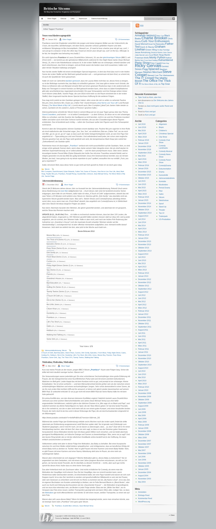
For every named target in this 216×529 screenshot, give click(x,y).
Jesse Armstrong (142, 52)
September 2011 (144, 327)
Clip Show (163, 137)
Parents (109, 355)
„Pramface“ (73, 146)
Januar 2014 (143, 238)
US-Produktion (165, 219)
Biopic (161, 127)
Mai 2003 (142, 482)
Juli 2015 (141, 181)
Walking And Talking (92, 357)
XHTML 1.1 (78, 518)
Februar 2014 (143, 235)
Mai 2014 (142, 226)
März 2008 (142, 438)
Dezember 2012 (144, 279)
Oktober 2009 (143, 400)
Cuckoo (78, 353)
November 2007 (144, 444)
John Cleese (167, 52)
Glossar (63, 18)
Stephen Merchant (152, 72)
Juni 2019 (142, 127)
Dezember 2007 (144, 441)
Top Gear (165, 84)
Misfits (146, 58)
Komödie (162, 181)
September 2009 (144, 403)
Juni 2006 (142, 460)
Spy (59, 357)
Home (42, 18)
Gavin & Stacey (147, 47)
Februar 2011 (143, 349)
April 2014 (142, 229)
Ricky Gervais (148, 65)
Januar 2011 (143, 352)
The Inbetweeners (166, 75)
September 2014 (144, 213)
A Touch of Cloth (47, 353)
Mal (66, 191)
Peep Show (117, 355)
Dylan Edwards (68, 171)
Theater (162, 210)
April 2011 (142, 343)
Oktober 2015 (143, 178)
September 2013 (144, 251)
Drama (161, 172)
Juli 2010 (141, 371)
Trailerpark (163, 216)
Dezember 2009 (144, 393)
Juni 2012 (142, 298)
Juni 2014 (142, 222)
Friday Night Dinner (113, 353)
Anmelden (142, 492)
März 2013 (142, 270)
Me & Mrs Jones (91, 355)
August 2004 (143, 476)
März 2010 (142, 384)
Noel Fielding (153, 60)
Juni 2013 (142, 260)
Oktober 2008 (143, 434)
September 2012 (144, 289)
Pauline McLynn (51, 174)
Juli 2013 (141, 257)
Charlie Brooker (154, 38)
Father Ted (79, 171)
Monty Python (157, 57)
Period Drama (164, 188)
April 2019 (142, 134)
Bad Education (59, 353)
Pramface (61, 174)
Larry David (149, 55)
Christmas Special (166, 134)
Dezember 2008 (144, 431)
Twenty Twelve (78, 357)
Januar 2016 (143, 168)
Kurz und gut (150, 112)
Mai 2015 (142, 188)
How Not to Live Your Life (106, 171)
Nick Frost (144, 60)
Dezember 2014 (144, 203)
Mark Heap (159, 55)
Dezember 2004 (144, 472)
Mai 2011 (141, 339)
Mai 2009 (142, 415)
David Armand (58, 171)
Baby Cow (160, 36)
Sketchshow (164, 200)
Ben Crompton (46, 171)
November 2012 (144, 282)
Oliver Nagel (51, 18)
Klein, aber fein (155, 97)
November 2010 (144, 358)
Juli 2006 (141, 457)
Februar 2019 (143, 140)
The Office (150, 80)
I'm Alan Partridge (163, 50)
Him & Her (60, 355)
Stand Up (162, 207)
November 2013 (144, 244)
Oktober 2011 (143, 324)
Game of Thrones (90, 171)
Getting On (45, 355)
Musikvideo (163, 185)
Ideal (118, 171)
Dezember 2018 (144, 146)
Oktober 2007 (143, 447)
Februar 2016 (143, 165)
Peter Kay (165, 63)
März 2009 (142, 422)
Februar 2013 (143, 273)
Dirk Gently (85, 353)
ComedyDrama (165, 166)
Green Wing (151, 50)
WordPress (46, 517)
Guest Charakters (49, 115)
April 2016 (142, 159)
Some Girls (53, 357)
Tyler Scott (142, 97)
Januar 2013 (143, 276)
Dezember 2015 (144, 172)
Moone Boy (102, 355)
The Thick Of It (67, 357)
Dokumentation (165, 169)
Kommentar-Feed (145, 498)
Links (72, 18)
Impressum (83, 18)
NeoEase (66, 518)
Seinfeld (165, 66)
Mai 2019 (142, 131)
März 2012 (142, 308)
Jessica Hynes (157, 52)
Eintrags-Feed (143, 495)
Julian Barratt (139, 55)
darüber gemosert (73, 81)
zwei (62, 191)
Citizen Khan (69, 353)
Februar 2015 (143, 197)
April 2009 (142, 419)
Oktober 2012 (143, 286)
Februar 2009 (143, 425)
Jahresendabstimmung (52, 181)
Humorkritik (163, 175)
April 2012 (142, 305)
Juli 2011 (141, 333)
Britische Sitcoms (57, 8)
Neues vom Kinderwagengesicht (56, 35)
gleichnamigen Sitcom (112, 57)
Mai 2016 (142, 156)
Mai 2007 (142, 450)
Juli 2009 (141, 409)
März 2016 (142, 162)
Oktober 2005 (143, 466)
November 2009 (144, 397)
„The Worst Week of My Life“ (60, 105)
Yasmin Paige (49, 176)
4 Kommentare (124, 366)
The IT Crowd (144, 78)
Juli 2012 (141, 295)
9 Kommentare (124, 185)
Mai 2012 (142, 302)
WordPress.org (144, 502)
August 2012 (143, 292)
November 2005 (144, 463)
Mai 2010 (142, 377)
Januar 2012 (143, 314)
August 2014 (143, 216)
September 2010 (144, 365)
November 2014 (144, 207)
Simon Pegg (141, 69)
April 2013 (142, 267)
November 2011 (144, 320)
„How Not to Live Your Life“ (107, 103)
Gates (123, 353)
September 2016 (144, 153)
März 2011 (142, 346)
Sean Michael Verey (101, 174)
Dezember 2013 (144, 241)
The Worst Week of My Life (151, 84)
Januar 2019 (143, 143)
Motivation (49, 493)
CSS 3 (87, 518)
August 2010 (143, 368)
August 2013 (143, 254)
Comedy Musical (165, 151)
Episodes (93, 353)
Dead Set (152, 44)
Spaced (153, 69)
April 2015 (142, 191)
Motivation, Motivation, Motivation (57, 362)
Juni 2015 (142, 184)
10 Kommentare (124, 39)
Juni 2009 (142, 412)
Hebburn (53, 355)
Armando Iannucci (145, 35)
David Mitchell (141, 44)
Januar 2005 (143, 469)
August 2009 (143, 406)
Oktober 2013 (143, 248)
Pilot (160, 191)
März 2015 (142, 194)
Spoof (161, 204)
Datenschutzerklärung (99, 18)
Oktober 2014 (143, 210)
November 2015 (144, 175)
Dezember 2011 (144, 317)
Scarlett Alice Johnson (85, 174)
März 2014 (142, 232)
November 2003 (144, 479)
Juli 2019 (141, 124)
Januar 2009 (143, 428)
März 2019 (142, 137)
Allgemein (163, 124)
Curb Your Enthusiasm (155, 41)
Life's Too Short (78, 355)
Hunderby (68, 355)
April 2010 (142, 381)
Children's (163, 131)
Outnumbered (165, 60)
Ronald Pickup (71, 174)
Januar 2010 (143, 390)
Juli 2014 (141, 219)
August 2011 (143, 330)
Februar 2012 (143, 311)
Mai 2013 (142, 263)
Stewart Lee (153, 75)
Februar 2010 (143, 387)
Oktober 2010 (143, 362)
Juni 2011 (142, 336)
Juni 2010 (142, 374)
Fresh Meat (102, 353)
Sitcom (47, 169)
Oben (173, 515)
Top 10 (161, 213)
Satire (161, 194)
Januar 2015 (143, 200)
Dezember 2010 (144, 355)
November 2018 (144, 149)
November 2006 (144, 453)
